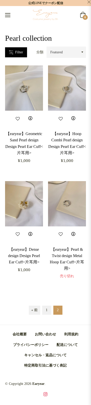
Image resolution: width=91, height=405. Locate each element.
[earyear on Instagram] (45, 394)
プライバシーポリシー (31, 345)
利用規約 (71, 334)
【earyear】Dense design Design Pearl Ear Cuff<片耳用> (24, 255)
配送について (67, 345)
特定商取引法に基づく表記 (45, 365)
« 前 (34, 310)
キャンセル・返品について (45, 355)
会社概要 (20, 334)
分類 (39, 52)
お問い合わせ (45, 334)
